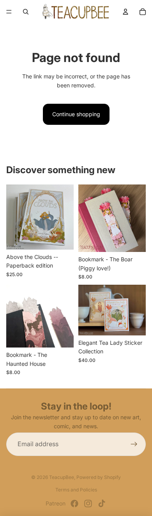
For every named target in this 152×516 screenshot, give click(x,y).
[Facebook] (74, 503)
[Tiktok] (101, 503)
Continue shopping (76, 114)
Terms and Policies (76, 490)
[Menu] (9, 12)
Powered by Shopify (98, 477)
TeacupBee (61, 477)
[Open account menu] (125, 11)
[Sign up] (134, 444)
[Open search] (25, 11)
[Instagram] (88, 503)
